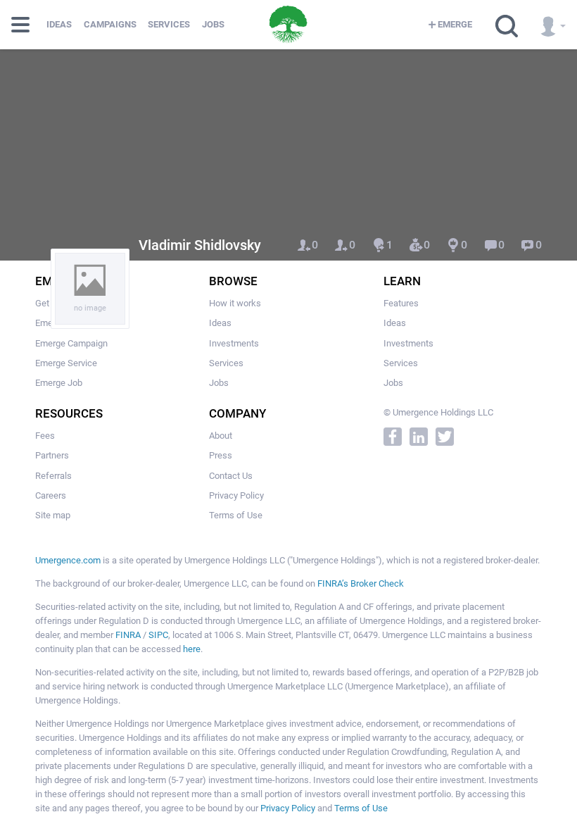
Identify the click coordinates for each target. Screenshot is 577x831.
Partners (52, 455)
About (220, 435)
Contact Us (231, 475)
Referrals (53, 475)
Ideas (59, 24)
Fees (45, 435)
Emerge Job (58, 382)
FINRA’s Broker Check (360, 583)
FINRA (128, 635)
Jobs (213, 24)
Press (220, 455)
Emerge (455, 24)
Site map (52, 515)
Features (401, 303)
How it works (235, 303)
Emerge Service (66, 363)
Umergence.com (68, 560)
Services (169, 24)
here (192, 649)
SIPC (158, 635)
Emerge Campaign (71, 343)
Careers (50, 495)
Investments (234, 343)
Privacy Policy (236, 495)
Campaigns (110, 24)
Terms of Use (235, 515)
